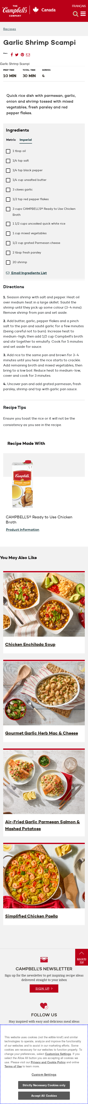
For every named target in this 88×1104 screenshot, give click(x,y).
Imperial (26, 140)
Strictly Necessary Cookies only (44, 1085)
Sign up (42, 988)
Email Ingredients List (28, 273)
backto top (81, 961)
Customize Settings (58, 1054)
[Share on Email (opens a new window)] (28, 53)
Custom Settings (44, 1074)
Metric (11, 140)
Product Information (22, 529)
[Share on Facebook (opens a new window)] (12, 53)
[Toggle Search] (75, 14)
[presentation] (44, 604)
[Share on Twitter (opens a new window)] (17, 53)
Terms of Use (13, 1066)
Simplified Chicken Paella (31, 916)
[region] (44, 1064)
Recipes (9, 29)
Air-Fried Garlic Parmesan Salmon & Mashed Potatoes (42, 825)
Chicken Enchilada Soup (30, 644)
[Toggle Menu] (83, 14)
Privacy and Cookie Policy (48, 1062)
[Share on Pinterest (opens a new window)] (22, 53)
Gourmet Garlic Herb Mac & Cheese (41, 733)
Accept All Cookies (44, 1096)
